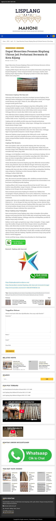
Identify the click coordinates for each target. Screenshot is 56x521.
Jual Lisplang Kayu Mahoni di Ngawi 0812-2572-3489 (16, 395)
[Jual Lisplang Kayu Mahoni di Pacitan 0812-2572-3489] (24, 476)
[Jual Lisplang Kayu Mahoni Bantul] (33, 365)
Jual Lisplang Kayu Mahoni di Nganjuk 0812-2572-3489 (14, 490)
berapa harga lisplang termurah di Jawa (17, 293)
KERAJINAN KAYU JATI (10, 48)
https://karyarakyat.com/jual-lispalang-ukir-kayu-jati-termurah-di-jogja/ (27, 285)
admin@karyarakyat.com (8, 511)
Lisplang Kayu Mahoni (17, 363)
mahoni (28, 28)
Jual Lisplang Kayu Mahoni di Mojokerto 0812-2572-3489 (32, 490)
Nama (7, 334)
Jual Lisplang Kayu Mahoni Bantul (44, 366)
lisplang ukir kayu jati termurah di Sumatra (14, 295)
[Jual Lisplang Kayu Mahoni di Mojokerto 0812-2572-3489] (24, 487)
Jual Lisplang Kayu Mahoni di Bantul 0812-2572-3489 (19, 366)
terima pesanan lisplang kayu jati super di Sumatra (33, 295)
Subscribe (54, 36)
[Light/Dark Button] (48, 36)
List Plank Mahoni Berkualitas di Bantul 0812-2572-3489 (17, 389)
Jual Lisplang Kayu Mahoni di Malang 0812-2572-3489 (49, 490)
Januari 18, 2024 (43, 368)
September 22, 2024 (18, 369)
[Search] (51, 36)
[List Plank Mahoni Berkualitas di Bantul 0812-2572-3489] (7, 476)
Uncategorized (32, 472)
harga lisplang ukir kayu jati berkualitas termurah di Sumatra (37, 293)
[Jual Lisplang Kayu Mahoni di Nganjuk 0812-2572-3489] (7, 487)
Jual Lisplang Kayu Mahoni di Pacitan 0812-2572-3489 (17, 392)
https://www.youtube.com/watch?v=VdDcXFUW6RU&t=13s (22, 287)
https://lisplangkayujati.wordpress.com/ (17, 282)
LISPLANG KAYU (20, 48)
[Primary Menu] (2, 36)
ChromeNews (32, 519)
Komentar (8, 316)
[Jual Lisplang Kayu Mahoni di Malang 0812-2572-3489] (41, 487)
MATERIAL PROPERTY (43, 363)
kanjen (8, 60)
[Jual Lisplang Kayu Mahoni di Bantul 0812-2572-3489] (7, 365)
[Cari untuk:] (22, 379)
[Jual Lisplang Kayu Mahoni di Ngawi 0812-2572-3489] (41, 476)
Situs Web (8, 345)
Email (7, 340)
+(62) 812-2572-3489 (9, 512)
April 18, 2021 (14, 60)
